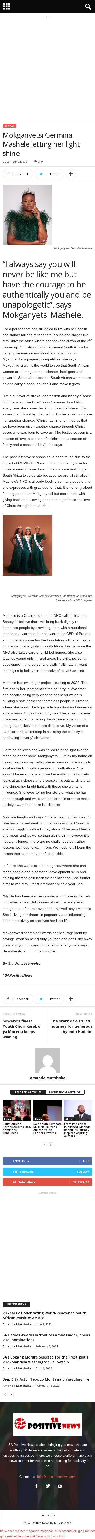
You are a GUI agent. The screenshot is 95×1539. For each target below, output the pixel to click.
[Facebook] (36, 1487)
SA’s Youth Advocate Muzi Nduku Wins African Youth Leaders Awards (47, 1128)
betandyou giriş (73, 1531)
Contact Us (47, 1515)
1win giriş (43, 1536)
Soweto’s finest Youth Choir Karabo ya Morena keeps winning (21, 1028)
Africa (7, 1119)
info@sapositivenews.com (56, 1477)
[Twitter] (48, 1487)
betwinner (7, 1531)
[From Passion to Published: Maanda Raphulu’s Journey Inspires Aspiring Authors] (78, 1110)
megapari (32, 1531)
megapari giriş (50, 1531)
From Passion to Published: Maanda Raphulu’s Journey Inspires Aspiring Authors (77, 1130)
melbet (20, 1531)
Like (86, 1161)
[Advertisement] (47, 67)
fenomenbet (26, 1536)
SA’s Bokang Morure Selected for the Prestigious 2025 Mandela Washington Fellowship (45, 1359)
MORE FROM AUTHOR (65, 1092)
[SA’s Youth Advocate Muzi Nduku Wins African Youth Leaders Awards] (47, 1110)
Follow (83, 1171)
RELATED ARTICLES (28, 1092)
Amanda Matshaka (47, 1077)
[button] (87, 6)
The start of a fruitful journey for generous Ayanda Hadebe (71, 1026)
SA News (9, 126)
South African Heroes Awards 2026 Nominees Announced (17, 1128)
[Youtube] (59, 1487)
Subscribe (81, 1182)
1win (54, 1536)
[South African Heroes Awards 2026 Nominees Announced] (17, 1110)
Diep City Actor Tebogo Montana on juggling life (46, 1379)
